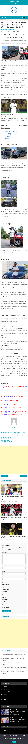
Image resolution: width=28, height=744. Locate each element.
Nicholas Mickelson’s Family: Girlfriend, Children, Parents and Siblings (14, 655)
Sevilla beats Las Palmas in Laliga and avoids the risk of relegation (14, 518)
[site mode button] (23, 17)
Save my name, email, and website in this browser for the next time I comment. (6, 588)
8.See (2, 411)
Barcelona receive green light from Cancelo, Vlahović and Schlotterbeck (13, 537)
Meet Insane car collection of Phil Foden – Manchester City (24, 475)
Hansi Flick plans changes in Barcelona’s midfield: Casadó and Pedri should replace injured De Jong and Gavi (13, 498)
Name (4, 565)
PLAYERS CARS (10, 29)
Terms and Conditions (7, 732)
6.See (2, 407)
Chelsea (4, 694)
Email (4, 571)
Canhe (10, 31)
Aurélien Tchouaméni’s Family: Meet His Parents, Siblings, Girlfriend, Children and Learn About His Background (6, 440)
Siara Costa (12, 539)
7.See (2, 410)
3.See (2, 396)
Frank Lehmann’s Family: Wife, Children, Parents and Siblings (14, 672)
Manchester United (7, 691)
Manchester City (6, 696)
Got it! (14, 741)
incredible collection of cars (19, 396)
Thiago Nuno (14, 501)
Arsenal (4, 699)
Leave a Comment (18, 31)
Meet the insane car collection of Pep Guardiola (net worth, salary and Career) (5, 475)
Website (4, 577)
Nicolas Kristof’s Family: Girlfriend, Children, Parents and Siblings (14, 663)
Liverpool (5, 702)
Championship (6, 689)
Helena (20, 714)
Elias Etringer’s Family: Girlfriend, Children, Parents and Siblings (14, 668)
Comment (4, 552)
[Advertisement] (14, 460)
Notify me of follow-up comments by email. (5, 598)
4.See (2, 400)
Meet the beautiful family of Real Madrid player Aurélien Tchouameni (19, 434)
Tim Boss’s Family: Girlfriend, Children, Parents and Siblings (13, 659)
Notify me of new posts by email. (6, 606)
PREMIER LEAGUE (6, 686)
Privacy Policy (5, 730)
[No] (26, 739)
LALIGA (3, 29)
